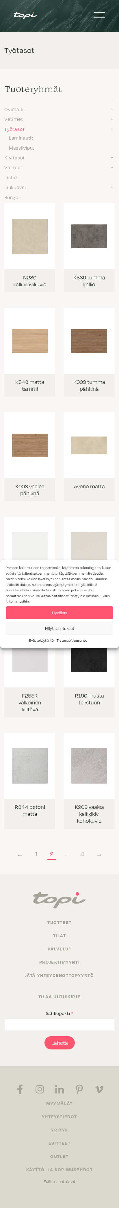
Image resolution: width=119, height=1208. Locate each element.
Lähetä (59, 1043)
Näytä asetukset (59, 628)
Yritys (59, 1129)
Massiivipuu (22, 148)
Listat (11, 177)
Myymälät (59, 1103)
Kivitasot (14, 158)
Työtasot (14, 129)
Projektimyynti (59, 962)
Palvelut (60, 948)
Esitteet (60, 1143)
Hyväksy (59, 612)
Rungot (12, 197)
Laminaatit (21, 138)
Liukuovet (15, 187)
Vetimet (13, 119)
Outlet (59, 1156)
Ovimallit (14, 109)
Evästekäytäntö (41, 640)
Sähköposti (59, 1013)
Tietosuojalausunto (72, 640)
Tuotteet (59, 922)
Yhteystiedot (59, 1116)
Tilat (59, 935)
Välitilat (13, 167)
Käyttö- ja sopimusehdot (59, 1169)
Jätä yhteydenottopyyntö (59, 975)
